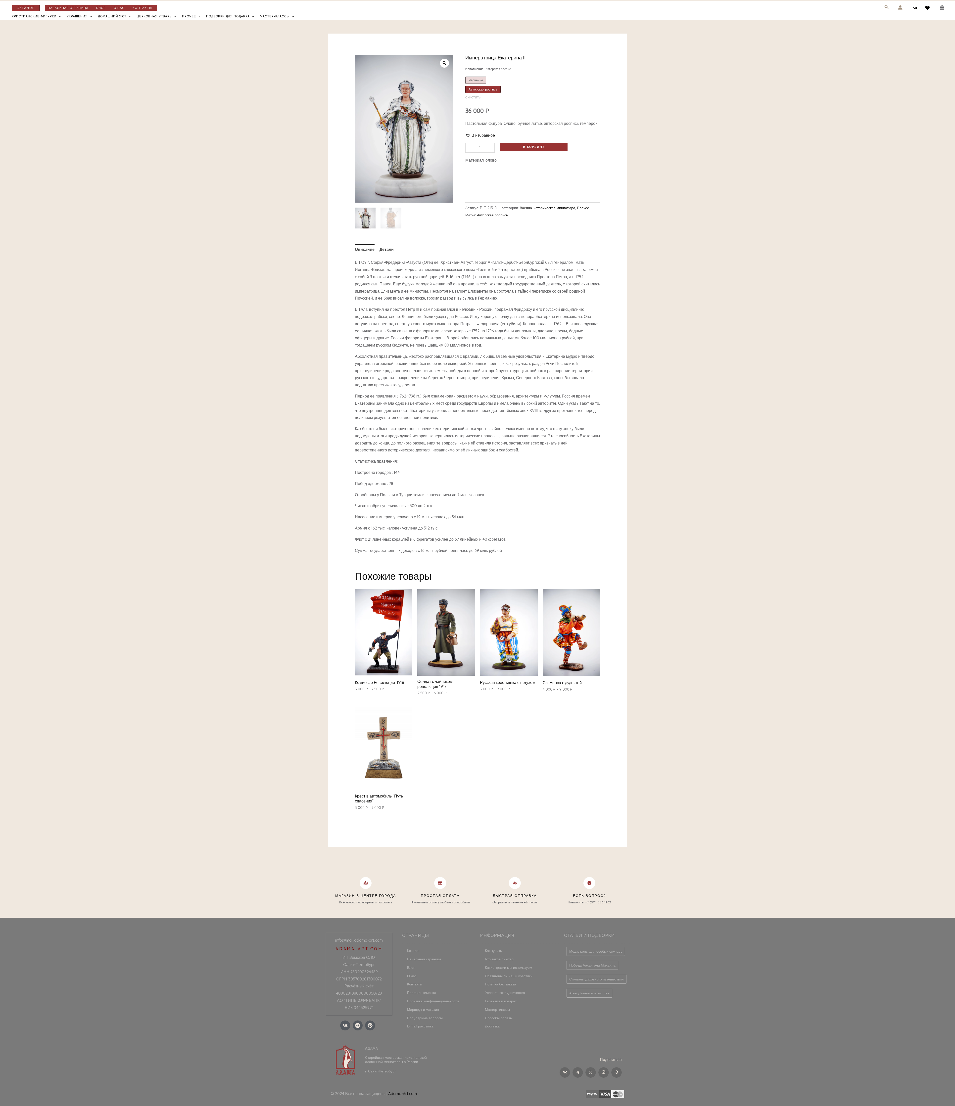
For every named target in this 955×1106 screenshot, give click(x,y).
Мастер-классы (275, 16)
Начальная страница (68, 8)
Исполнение (488, 69)
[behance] (928, 8)
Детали (387, 249)
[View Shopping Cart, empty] (942, 7)
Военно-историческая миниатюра (547, 208)
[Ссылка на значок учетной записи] (900, 7)
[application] (58, 16)
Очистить (472, 97)
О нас (119, 8)
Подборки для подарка (228, 16)
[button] (480, 135)
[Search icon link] (886, 8)
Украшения (77, 16)
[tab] (365, 249)
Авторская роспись (492, 215)
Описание (365, 249)
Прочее (189, 16)
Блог (101, 8)
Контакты (142, 8)
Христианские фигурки (34, 16)
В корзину (534, 147)
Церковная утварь (154, 16)
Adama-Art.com (402, 1093)
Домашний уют (112, 16)
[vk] (916, 8)
